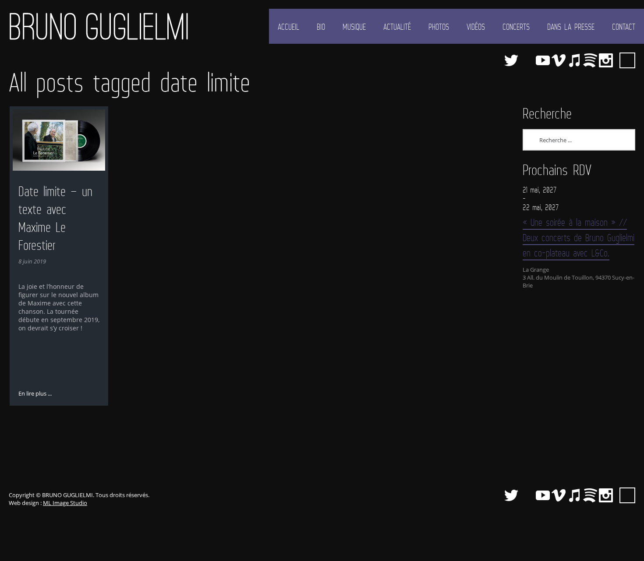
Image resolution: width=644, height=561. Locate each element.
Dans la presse (570, 26)
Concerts (516, 26)
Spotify (590, 60)
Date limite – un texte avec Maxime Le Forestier (55, 218)
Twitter (511, 60)
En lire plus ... (35, 393)
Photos (438, 26)
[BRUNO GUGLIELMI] (98, 26)
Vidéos (476, 26)
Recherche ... (627, 60)
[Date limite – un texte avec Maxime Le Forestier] (59, 140)
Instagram (606, 60)
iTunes (574, 60)
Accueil (288, 26)
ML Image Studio (65, 503)
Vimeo (558, 60)
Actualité (397, 26)
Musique (354, 26)
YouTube (543, 60)
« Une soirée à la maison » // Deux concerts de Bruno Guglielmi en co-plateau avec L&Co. (578, 237)
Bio (321, 26)
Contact (623, 26)
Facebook (527, 60)
